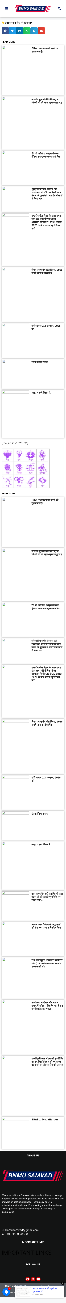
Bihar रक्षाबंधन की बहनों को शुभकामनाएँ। (45, 49)
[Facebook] (27, 1279)
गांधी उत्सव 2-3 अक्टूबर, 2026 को (46, 327)
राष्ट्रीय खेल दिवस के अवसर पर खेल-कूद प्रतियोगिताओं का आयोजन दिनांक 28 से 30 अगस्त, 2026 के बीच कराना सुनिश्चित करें (47, 222)
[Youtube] (38, 1279)
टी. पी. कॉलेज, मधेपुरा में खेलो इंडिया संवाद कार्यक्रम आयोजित (46, 155)
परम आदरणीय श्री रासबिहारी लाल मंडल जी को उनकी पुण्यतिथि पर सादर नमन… (47, 897)
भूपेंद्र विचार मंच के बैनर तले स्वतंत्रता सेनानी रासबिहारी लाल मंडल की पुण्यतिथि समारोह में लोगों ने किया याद (47, 193)
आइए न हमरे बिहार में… (42, 392)
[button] (59, 8)
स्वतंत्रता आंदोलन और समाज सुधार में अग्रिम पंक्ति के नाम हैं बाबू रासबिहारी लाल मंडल (47, 1006)
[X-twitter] (33, 1279)
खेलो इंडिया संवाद (40, 362)
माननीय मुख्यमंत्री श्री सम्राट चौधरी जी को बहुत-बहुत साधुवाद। (47, 101)
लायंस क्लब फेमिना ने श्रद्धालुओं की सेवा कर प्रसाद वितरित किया (46, 926)
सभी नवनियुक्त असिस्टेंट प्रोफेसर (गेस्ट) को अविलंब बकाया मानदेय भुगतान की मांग (47, 963)
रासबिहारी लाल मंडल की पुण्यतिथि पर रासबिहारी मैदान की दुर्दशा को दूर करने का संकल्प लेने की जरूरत (47, 1062)
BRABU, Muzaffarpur (45, 1119)
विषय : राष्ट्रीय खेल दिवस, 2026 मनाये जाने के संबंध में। (47, 271)
